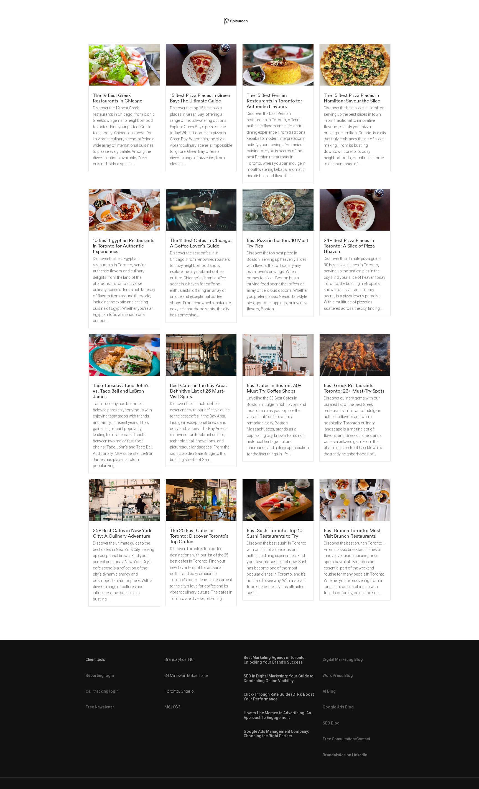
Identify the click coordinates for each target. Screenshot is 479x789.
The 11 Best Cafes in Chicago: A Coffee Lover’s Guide (201, 243)
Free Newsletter (100, 707)
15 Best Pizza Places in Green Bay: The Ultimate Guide (200, 98)
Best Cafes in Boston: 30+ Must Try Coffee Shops (274, 388)
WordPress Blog (338, 675)
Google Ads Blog (338, 707)
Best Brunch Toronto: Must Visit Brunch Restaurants (352, 533)
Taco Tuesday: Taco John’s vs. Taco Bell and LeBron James (121, 390)
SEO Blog (331, 723)
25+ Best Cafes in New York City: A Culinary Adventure (122, 533)
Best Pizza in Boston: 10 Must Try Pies (277, 243)
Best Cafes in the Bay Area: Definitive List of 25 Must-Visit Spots (198, 390)
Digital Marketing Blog (343, 659)
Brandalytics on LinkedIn (345, 755)
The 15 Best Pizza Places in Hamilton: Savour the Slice (352, 98)
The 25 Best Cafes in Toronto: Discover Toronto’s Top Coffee (199, 535)
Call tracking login (102, 691)
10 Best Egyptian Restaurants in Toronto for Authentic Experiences (123, 245)
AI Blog (329, 691)
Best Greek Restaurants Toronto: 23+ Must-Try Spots (354, 388)
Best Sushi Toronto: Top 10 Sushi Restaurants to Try (274, 533)
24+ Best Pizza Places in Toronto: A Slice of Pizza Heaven (349, 245)
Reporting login (100, 675)
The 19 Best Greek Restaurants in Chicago (117, 98)
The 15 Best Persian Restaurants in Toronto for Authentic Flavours (274, 100)
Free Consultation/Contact (346, 739)
